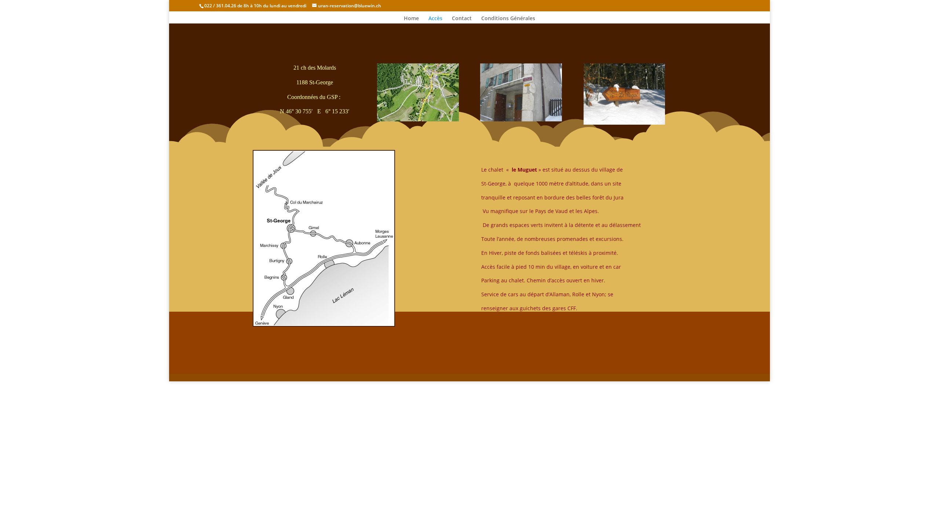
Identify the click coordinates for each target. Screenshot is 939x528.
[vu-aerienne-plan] (418, 119)
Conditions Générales (508, 19)
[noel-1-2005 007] (521, 119)
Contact (462, 19)
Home (411, 19)
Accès (435, 19)
